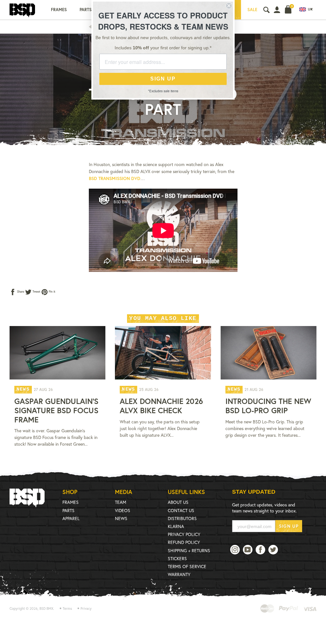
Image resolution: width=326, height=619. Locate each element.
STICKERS (177, 558)
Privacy (86, 608)
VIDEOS (122, 510)
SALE (252, 9)
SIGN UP (289, 526)
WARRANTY (179, 574)
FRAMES (70, 502)
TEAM (120, 502)
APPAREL (71, 518)
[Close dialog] (229, 6)
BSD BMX (46, 608)
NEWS (121, 518)
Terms (67, 608)
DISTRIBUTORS (182, 518)
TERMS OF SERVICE (187, 566)
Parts (86, 9)
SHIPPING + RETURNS (189, 550)
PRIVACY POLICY (184, 534)
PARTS (68, 510)
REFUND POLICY (184, 542)
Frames (59, 9)
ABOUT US (178, 502)
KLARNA (176, 526)
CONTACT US (181, 510)
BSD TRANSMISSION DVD (114, 178)
